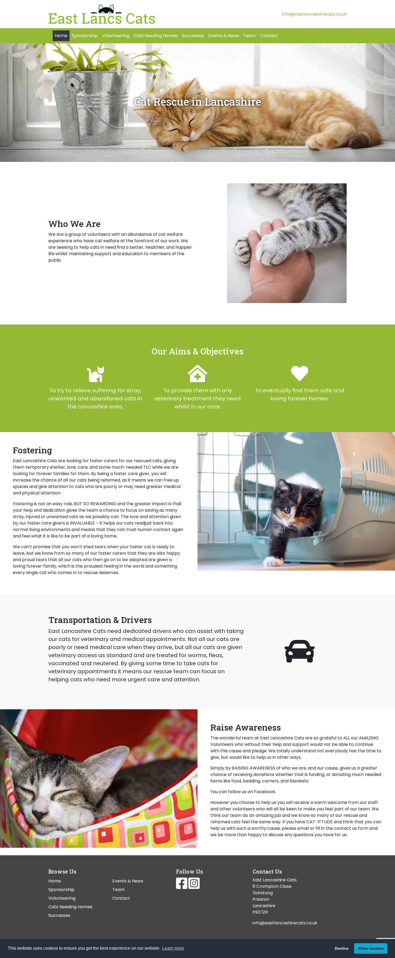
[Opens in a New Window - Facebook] (182, 887)
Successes (193, 36)
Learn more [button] (173, 948)
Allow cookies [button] (371, 948)
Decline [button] (342, 948)
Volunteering (115, 36)
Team (249, 36)
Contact (269, 36)
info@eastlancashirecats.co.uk (314, 14)
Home (61, 36)
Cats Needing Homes (156, 36)
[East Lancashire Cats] (120, 14)
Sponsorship (85, 36)
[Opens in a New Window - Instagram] (194, 887)
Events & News (223, 36)
